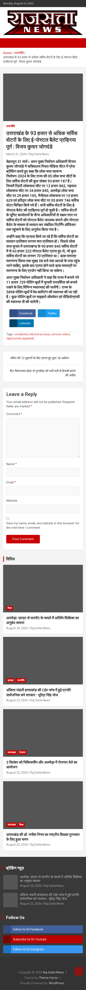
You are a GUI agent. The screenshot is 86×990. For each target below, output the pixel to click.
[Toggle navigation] (8, 43)
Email (11, 482)
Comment (14, 414)
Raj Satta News (39, 154)
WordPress (56, 983)
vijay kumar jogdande (20, 338)
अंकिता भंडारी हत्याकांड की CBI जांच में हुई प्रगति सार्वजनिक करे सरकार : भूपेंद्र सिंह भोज (49, 897)
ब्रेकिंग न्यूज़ (15, 868)
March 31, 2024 (16, 154)
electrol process (39, 334)
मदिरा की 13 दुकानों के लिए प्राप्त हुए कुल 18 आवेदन (39, 358)
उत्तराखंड (12, 752)
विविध (10, 558)
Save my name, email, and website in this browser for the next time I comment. (42, 525)
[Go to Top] (79, 971)
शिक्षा (10, 608)
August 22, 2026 (17, 700)
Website (11, 500)
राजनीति (10, 126)
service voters (61, 334)
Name (11, 464)
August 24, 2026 (17, 628)
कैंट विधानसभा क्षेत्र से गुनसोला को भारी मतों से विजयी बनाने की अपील (43, 373)
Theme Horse (48, 978)
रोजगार (22, 752)
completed (21, 334)
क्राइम (11, 680)
